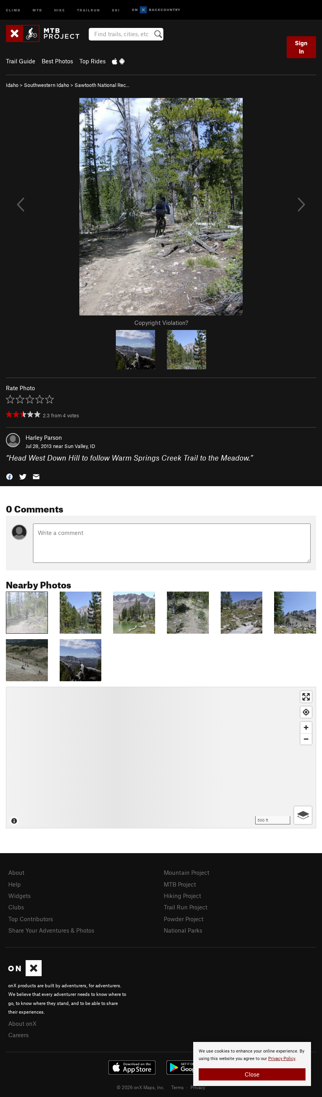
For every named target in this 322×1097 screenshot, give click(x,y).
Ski (116, 9)
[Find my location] (306, 712)
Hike (59, 9)
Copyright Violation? (161, 322)
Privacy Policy (281, 1058)
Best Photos (57, 61)
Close (252, 1074)
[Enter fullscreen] (306, 696)
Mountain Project (186, 872)
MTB (37, 9)
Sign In (301, 47)
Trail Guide (20, 61)
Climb (13, 9)
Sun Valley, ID (79, 446)
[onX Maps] (25, 973)
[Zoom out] (306, 739)
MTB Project (180, 884)
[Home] (46, 33)
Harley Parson (44, 437)
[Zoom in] (306, 727)
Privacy (197, 1087)
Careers (18, 1034)
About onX (22, 1023)
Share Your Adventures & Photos (51, 930)
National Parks (183, 930)
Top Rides (92, 61)
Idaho (12, 85)
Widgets (19, 895)
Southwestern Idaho (46, 85)
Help (14, 884)
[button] (9, 476)
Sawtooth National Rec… (102, 85)
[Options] (303, 815)
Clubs (16, 907)
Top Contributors (30, 918)
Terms (177, 1087)
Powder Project (183, 918)
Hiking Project (182, 895)
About (16, 872)
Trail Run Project (185, 907)
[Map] (161, 757)
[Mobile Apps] (118, 61)
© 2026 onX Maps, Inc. (141, 1087)
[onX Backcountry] (156, 10)
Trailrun (88, 9)
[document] (252, 1063)
